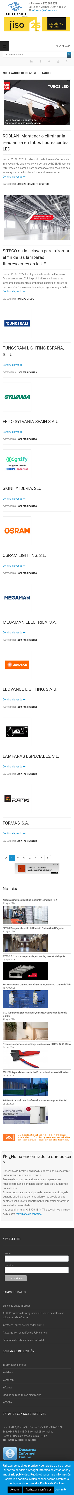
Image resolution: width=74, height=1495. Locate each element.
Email (8, 1253)
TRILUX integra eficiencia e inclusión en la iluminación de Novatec (36, 1072)
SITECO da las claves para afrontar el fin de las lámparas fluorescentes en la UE (36, 257)
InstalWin (8, 1372)
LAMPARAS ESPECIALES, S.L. (31, 756)
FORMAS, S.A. (16, 823)
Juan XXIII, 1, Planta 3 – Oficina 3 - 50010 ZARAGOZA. (33, 1427)
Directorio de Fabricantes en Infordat (23, 1340)
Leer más (61, 1489)
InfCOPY (7, 1402)
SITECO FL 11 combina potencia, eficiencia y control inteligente (34, 956)
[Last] (48, 858)
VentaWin (8, 1379)
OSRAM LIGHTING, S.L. (24, 555)
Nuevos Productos (37, 184)
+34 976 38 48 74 (18, 1431)
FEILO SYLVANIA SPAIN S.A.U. (31, 421)
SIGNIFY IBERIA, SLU (22, 488)
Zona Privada (63, 46)
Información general (14, 1364)
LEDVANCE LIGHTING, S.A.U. (30, 689)
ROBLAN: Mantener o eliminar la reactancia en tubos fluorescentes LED (35, 142)
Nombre (9, 1265)
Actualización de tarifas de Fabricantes (25, 1332)
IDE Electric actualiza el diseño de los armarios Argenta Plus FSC (35, 1100)
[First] (6, 858)
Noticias (21, 184)
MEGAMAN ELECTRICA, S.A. (30, 622)
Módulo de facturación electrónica (22, 1394)
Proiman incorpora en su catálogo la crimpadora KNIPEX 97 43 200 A (37, 1044)
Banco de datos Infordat (16, 1305)
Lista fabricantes (27, 372)
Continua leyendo (13, 176)
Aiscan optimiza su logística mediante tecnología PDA (30, 900)
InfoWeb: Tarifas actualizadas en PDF (24, 1325)
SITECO (30, 299)
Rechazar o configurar (38, 1489)
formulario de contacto (29, 1214)
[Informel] (16, 9)
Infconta (7, 1387)
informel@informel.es (44, 10)
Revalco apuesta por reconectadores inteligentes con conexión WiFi (37, 984)
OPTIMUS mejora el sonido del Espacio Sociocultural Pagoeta (33, 928)
